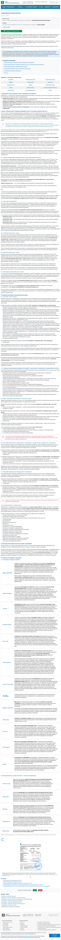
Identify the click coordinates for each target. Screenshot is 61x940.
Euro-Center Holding (6, 929)
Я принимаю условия (54, 935)
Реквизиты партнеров (42, 928)
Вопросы (47, 7)
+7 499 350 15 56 (29, 1)
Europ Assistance (6, 928)
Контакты (55, 7)
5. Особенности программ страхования (12, 70)
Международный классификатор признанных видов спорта (17, 883)
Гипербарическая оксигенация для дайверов (10, 906)
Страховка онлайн (31, 7)
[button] (9, 7)
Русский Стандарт (23, 927)
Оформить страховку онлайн (12, 31)
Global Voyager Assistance (8, 927)
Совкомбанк (22, 924)
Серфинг (30, 84)
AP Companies (5, 924)
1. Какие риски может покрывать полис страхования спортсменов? (18, 62)
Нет (40, 890)
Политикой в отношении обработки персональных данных (28, 937)
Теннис (10, 87)
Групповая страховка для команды (8, 896)
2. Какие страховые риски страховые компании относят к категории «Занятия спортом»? (23, 64)
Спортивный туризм (50, 84)
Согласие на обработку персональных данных (46, 925)
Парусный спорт (11, 84)
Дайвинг (11, 82)
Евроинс (22, 923)
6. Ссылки (5, 72)
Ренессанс (22, 929)
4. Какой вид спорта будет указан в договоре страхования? (16, 68)
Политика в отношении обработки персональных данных (49, 924)
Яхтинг (50, 90)
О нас (41, 7)
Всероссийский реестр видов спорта (12, 881)
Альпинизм (10, 79)
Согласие (22, 928)
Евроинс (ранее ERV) (7, 572)
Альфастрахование (24, 925)
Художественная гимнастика (50, 87)
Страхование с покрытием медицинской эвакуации (11, 900)
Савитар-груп (5, 923)
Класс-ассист (5, 925)
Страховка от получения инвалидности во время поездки (13, 897)
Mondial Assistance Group (7, 922)
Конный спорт (30, 82)
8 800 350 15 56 (44, 1)
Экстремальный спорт (30, 90)
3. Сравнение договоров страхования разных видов (15, 66)
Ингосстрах (22, 922)
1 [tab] (30, 877)
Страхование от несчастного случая (8, 905)
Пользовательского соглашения (26, 936)
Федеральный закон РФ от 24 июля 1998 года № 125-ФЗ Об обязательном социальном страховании (26, 886)
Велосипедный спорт (30, 79)
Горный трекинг (30, 87)
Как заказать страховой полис (43, 922)
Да (34, 890)
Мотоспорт (50, 82)
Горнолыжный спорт (50, 79)
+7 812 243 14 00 (29, 3)
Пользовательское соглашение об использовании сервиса (49, 927)
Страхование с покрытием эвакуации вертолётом (11, 902)
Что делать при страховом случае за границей (47, 929)
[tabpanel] (30, 859)
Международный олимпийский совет (12, 880)
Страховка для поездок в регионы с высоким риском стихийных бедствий (16, 899)
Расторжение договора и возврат (44, 923)
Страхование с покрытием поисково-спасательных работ (13, 903)
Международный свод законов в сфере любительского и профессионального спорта (23, 884)
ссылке (11, 316)
